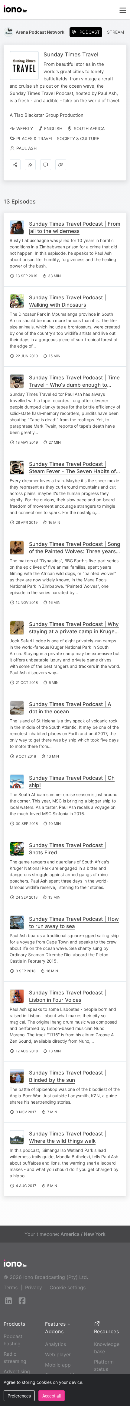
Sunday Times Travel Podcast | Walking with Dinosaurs (67, 301)
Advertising (17, 1371)
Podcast (90, 32)
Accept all (51, 1396)
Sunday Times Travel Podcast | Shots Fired (67, 849)
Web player (58, 1354)
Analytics (55, 1344)
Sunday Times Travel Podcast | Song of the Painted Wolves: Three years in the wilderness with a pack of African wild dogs (74, 555)
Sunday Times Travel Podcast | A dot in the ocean (70, 708)
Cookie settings (68, 1287)
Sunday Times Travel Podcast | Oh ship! (72, 781)
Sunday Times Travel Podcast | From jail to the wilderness (74, 227)
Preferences (19, 1396)
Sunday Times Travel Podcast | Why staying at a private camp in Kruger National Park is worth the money (74, 631)
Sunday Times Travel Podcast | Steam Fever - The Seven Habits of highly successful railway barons (72, 471)
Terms (11, 1287)
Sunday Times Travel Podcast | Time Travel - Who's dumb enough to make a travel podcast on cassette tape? (74, 388)
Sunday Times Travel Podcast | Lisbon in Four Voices (67, 996)
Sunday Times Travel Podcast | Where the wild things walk (67, 1137)
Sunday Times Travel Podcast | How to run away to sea (74, 922)
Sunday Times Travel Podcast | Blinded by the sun (67, 1076)
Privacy (33, 1287)
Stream (115, 32)
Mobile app (58, 1365)
